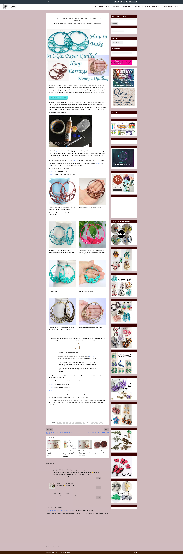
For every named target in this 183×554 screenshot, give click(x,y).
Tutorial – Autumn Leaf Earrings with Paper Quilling (53, 452)
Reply (98, 478)
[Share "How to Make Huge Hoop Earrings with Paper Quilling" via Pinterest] (69, 422)
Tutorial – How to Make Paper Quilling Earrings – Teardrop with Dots (84, 452)
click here (82, 364)
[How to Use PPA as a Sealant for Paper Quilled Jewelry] (101, 444)
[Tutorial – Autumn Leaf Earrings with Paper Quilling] (54, 444)
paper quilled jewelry (84, 23)
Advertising (48, 1)
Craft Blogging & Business (142, 6)
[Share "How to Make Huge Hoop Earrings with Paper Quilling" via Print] (84, 422)
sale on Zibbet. (53, 214)
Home (95, 6)
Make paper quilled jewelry (67, 23)
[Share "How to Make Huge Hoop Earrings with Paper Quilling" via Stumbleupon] (78, 422)
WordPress (67, 552)
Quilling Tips (127, 6)
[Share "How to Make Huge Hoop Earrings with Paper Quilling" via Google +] (64, 422)
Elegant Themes (55, 552)
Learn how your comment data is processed (74, 546)
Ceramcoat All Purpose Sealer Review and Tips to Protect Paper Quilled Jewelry (69, 452)
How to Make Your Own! (58, 97)
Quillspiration (167, 6)
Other (176, 6)
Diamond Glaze (98, 163)
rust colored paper (57, 209)
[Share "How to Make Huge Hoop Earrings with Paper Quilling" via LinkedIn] (72, 422)
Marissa (55, 469)
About (101, 6)
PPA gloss (69, 369)
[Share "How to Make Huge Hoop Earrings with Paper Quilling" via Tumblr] (67, 422)
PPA (50, 165)
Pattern (91, 23)
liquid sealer (75, 160)
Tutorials (116, 6)
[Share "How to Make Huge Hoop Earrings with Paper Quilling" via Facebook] (58, 422)
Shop (107, 6)
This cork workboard (60, 151)
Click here (62, 110)
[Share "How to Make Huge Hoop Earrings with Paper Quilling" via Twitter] (61, 422)
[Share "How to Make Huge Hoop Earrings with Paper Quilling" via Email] (81, 422)
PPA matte (64, 369)
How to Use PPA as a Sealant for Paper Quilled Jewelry (100, 452)
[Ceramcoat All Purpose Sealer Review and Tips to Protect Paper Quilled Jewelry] (70, 444)
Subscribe (114, 23)
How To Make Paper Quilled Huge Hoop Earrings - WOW (60, 510)
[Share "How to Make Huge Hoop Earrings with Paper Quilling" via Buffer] (75, 422)
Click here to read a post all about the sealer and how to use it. (63, 157)
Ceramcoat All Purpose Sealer (72, 364)
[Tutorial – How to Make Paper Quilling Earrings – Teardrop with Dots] (85, 444)
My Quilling (156, 6)
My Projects (76, 23)
